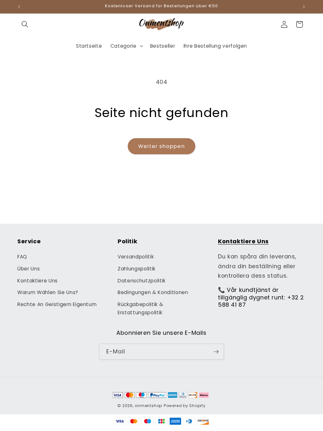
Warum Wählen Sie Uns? (47, 292)
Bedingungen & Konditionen (153, 292)
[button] (24, 24)
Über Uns (28, 268)
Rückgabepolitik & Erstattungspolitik (140, 308)
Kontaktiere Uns (37, 280)
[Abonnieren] (216, 352)
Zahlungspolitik (137, 268)
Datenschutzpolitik (142, 280)
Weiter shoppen (161, 146)
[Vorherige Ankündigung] (19, 6)
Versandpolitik (136, 256)
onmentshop (148, 405)
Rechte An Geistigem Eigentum (57, 304)
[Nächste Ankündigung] (304, 6)
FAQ (22, 256)
